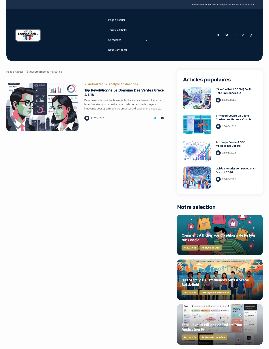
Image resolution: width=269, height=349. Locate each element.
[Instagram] (243, 35)
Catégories (114, 40)
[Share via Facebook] (148, 118)
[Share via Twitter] (155, 118)
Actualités (95, 84)
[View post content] (42, 107)
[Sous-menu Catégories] (146, 40)
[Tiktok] (251, 35)
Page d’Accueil (116, 20)
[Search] (218, 35)
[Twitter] (227, 35)
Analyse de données (123, 84)
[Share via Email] (162, 118)
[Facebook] (235, 35)
